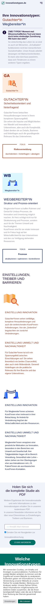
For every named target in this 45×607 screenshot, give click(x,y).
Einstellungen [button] (10, 601)
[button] (41, 3)
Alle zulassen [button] (25, 601)
